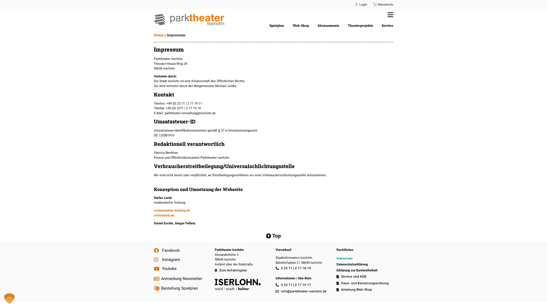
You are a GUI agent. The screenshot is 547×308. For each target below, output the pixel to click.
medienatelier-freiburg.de (172, 210)
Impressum (345, 258)
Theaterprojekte (360, 25)
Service (387, 25)
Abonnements (328, 25)
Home (158, 35)
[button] (389, 14)
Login (363, 4)
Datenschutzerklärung (352, 264)
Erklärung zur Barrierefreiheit (357, 270)
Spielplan (276, 25)
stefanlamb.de (164, 215)
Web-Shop (301, 25)
